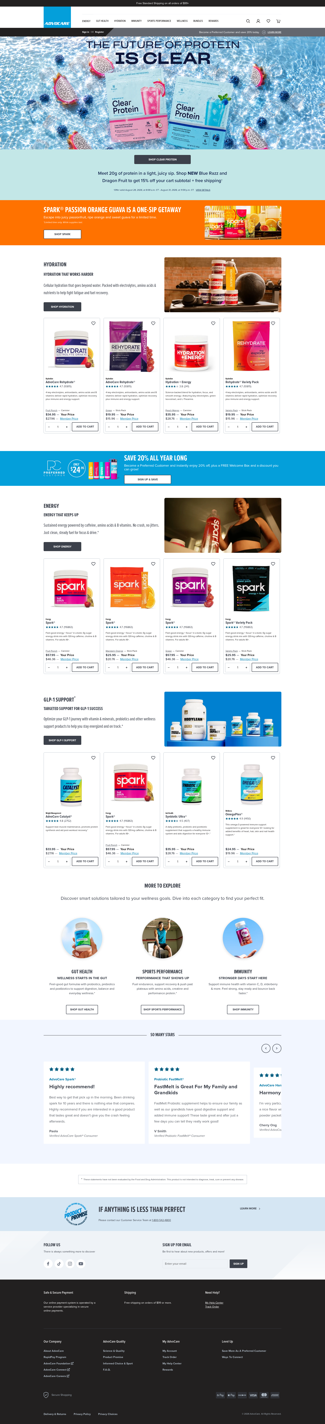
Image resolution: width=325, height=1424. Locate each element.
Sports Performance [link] (159, 21)
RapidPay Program (55, 1357)
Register (99, 32)
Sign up (238, 1263)
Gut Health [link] (102, 21)
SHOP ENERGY (62, 546)
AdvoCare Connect (55, 1369)
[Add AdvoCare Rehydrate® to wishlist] (93, 324)
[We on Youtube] (80, 1263)
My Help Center (214, 1302)
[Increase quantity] (66, 426)
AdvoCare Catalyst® (59, 817)
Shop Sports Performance (163, 1009)
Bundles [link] (198, 21)
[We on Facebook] (48, 1263)
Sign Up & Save (148, 479)
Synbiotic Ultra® (176, 817)
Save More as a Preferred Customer (244, 1351)
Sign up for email (176, 1245)
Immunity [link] (136, 21)
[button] (265, 1048)
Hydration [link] (120, 21)
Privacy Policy (82, 1414)
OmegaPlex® (234, 814)
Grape (109, 410)
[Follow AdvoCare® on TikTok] (59, 1263)
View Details (203, 190)
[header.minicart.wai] (278, 21)
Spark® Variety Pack (239, 623)
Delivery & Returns (55, 1414)
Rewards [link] (214, 21)
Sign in (85, 32)
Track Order (212, 1306)
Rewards (167, 1369)
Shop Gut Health (82, 1009)
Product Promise (113, 1357)
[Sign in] (258, 21)
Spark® (50, 623)
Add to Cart (85, 426)
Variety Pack (232, 410)
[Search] (248, 21)
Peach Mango (172, 410)
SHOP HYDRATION (62, 306)
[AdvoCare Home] (57, 20)
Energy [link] (86, 21)
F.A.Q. (107, 1369)
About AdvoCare (54, 1351)
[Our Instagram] (69, 1263)
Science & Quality (114, 1351)
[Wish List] (268, 21)
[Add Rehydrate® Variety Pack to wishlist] (273, 324)
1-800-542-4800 (161, 1220)
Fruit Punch (51, 410)
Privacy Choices (108, 1414)
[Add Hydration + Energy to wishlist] (213, 324)
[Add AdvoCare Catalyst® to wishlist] (93, 758)
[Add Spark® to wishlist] (93, 564)
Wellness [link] (182, 21)
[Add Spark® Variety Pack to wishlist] (273, 564)
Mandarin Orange (114, 651)
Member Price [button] (69, 419)
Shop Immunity (243, 1009)
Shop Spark (62, 234)
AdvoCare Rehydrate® (60, 382)
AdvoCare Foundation (57, 1363)
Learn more (248, 1208)
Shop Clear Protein (163, 159)
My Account (169, 1351)
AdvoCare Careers (55, 1376)
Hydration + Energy (178, 382)
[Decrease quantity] (49, 426)
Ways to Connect (232, 1357)
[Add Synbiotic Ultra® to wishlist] (213, 758)
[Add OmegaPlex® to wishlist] (273, 758)
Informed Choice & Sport (118, 1363)
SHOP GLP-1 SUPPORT (62, 740)
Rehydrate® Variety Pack (242, 382)
